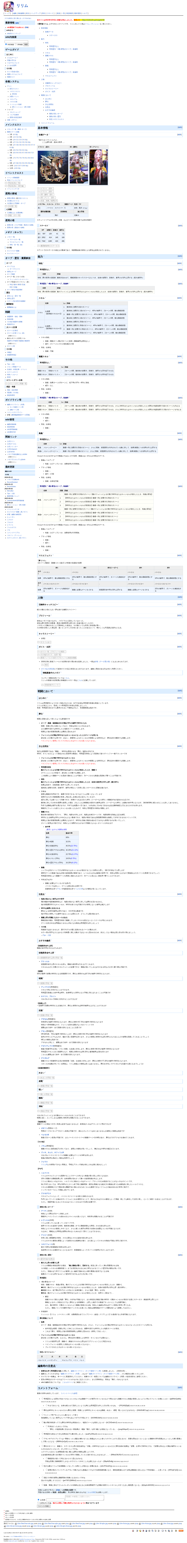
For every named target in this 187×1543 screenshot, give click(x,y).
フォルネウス (11, 527)
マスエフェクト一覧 (16, 242)
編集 (15, 13)
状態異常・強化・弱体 (14, 316)
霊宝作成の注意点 (47, 1259)
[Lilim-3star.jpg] (53, 167)
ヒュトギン (11, 517)
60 (23, 150)
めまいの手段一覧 (47, 1078)
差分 (27, 13)
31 (17, 142)
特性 (46, 43)
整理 (19, 284)
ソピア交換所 (14, 115)
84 (32, 158)
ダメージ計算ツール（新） (16, 333)
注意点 (47, 107)
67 (23, 153)
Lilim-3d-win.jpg (39, 1526)
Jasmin (26, 1541)
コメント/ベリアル (13, 533)
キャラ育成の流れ (13, 72)
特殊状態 (10, 319)
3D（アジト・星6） (48, 198)
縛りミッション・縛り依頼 (21, 107)
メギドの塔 (13, 102)
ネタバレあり (46, 642)
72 (32, 153)
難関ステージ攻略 (13, 132)
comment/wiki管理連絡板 (15, 500)
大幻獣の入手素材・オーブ (16, 203)
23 (20, 140)
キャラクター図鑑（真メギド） (17, 512)
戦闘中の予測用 (12, 341)
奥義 (46, 66)
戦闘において (46, 95)
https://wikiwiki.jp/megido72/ (93, 20)
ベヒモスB (79, 889)
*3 (4, 1514)
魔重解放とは (11, 307)
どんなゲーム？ (12, 58)
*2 (4, 1512)
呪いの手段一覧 (46, 1094)
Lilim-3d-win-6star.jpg (14, 1526)
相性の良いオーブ (55, 114)
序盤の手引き (11, 60)
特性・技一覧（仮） (16, 245)
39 (20, 145)
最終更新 (77, 13)
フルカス (10, 522)
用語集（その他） (13, 392)
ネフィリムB (59, 1152)
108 (23, 166)
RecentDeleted (12, 482)
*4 (4, 1516)
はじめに (48, 99)
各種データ (49, 32)
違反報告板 (11, 427)
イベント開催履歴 (13, 178)
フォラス (44, 1162)
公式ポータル (11, 444)
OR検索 (20, 44)
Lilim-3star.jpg (168, 1523)
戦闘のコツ (11, 77)
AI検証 (9, 352)
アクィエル (45, 961)
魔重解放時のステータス (50, 246)
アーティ (44, 1211)
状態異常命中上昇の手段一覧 (51, 958)
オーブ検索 (11, 274)
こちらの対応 (91, 1492)
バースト (26, 279)
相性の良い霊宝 (55, 116)
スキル (47, 53)
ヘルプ (84, 13)
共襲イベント (14, 96)
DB (11, 287)
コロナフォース (47, 1244)
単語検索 (69, 13)
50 (14, 150)
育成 (23, 284)
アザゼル (44, 1019)
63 (14, 153)
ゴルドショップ (15, 112)
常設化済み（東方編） (16, 186)
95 (26, 163)
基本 (15, 284)
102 (16, 166)
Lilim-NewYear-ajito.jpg (52, 1523)
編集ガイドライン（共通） (16, 404)
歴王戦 (14, 94)
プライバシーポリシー (29, 1536)
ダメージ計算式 (12, 330)
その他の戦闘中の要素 (14, 322)
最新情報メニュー (13, 496)
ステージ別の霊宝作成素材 (16, 301)
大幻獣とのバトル (13, 201)
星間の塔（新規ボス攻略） (16, 227)
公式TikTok (11, 452)
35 (23, 142)
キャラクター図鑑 (13, 251)
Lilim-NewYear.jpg (78, 1523)
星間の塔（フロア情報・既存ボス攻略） (21, 225)
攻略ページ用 (14, 410)
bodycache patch (13, 1541)
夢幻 (46, 102)
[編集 (16, 23)
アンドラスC (46, 987)
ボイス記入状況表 (47, 669)
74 (14, 158)
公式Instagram (12, 449)
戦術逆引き (11, 324)
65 (20, 153)
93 (23, 163)
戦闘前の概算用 (24, 341)
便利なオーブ (11, 271)
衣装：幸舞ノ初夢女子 (49, 201)
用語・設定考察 (12, 390)
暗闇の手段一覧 (46, 983)
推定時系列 (11, 395)
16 (17, 137)
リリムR (44, 1164)
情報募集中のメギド (52, 685)
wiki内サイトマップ (13, 33)
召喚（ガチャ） (12, 120)
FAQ (11, 284)
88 (17, 163)
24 (23, 140)
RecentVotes (11, 486)
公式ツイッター (12, 446)
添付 (43, 13)
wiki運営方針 (11, 432)
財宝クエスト (14, 89)
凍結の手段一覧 (46, 1111)
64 (17, 153)
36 (26, 142)
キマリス (44, 996)
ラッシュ (12, 279)
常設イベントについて (14, 180)
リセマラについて (13, 63)
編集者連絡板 (11, 424)
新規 (58, 13)
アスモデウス (46, 1193)
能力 (42, 39)
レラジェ (10, 525)
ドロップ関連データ (14, 367)
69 (29, 153)
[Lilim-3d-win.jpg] (79, 167)
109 (16, 168)
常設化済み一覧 (14, 183)
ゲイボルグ (45, 1058)
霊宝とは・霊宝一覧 (14, 296)
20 (14, 140)
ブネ (8, 530)
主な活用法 (49, 104)
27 (14, 142)
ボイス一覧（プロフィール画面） (53, 652)
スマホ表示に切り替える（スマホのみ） (18, 18)
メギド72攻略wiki (13, 479)
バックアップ (36, 13)
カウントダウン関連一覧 (17, 384)
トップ (7, 13)
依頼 (19, 104)
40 (23, 145)
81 (26, 158)
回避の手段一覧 (46, 1015)
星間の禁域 (11, 198)
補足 (46, 665)
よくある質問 (11, 65)
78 (23, 158)
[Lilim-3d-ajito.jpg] (98, 167)
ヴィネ (43, 1152)
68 (26, 153)
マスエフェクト (51, 76)
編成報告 (18, 415)
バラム (43, 1146)
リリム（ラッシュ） (92, 24)
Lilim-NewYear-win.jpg (25, 1523)
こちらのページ (68, 1382)
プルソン (52, 996)
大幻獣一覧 (12, 206)
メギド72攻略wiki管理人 (16, 1536)
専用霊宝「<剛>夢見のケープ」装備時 (63, 49)
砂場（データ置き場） (103, 662)
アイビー (44, 1235)
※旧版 (15, 287)
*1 (4, 1510)
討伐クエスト (22, 198)
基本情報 (44, 28)
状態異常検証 (11, 355)
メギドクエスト (15, 91)
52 (17, 150)
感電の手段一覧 (46, 1086)
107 (19, 166)
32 (20, 142)
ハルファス (45, 1173)
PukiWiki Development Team (27, 1539)
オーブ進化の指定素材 (14, 290)
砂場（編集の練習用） (14, 514)
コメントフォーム (47, 123)
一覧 (63, 13)
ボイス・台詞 (50, 91)
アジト (9, 86)
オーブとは (11, 266)
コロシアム (13, 99)
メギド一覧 (11, 237)
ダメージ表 (11, 346)
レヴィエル (45, 1220)
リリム (22, 5)
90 (20, 163)
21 (17, 140)
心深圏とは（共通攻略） (15, 213)
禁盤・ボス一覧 (14, 215)
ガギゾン (44, 1128)
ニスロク (10, 520)
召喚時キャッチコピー (53, 83)
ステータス (53, 35)
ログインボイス (12, 372)
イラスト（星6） (47, 192)
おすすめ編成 (50, 110)
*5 (4, 1519)
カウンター (19, 279)
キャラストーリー (13, 253)
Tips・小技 (11, 364)
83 (29, 158)
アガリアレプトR (47, 1046)
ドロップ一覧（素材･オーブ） (17, 129)
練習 (13, 415)
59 (20, 150)
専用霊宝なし (54, 46)
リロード (50, 13)
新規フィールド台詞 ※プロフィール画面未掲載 (58, 658)
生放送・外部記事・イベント (17, 369)
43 (26, 145)
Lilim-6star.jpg (124, 1523)
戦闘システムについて (14, 74)
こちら (66, 678)
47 (32, 145)
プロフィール (50, 86)
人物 (42, 79)
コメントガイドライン (14, 412)
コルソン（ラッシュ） (14, 535)
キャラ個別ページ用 (16, 407)
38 (17, 145)
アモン (59, 889)
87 (14, 163)
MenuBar (10, 491)
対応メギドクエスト (56, 119)
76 (20, 158)
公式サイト (11, 441)
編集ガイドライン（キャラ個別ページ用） (86, 1371)
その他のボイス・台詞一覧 (51, 655)
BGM (9, 377)
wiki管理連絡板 (12, 429)
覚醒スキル (49, 56)
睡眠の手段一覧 (46, 1103)
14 (14, 137)
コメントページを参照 (69, 1393)
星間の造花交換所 (16, 117)
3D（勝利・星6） (47, 195)
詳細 (26, 27)
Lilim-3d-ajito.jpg (102, 1523)
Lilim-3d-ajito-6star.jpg (64, 1526)
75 (17, 158)
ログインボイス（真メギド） (17, 538)
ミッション (13, 104)
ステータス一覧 (15, 239)
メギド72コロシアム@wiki (16, 459)
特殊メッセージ (12, 374)
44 (29, 145)
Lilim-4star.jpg (146, 1523)
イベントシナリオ (13, 189)
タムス (50, 1152)
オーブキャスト (15, 269)
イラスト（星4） (47, 188)
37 (14, 145)
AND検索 (11, 44)
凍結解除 (21, 13)
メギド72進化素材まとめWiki (17, 454)
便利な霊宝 (11, 298)
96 (29, 163)
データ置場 (25, 415)
